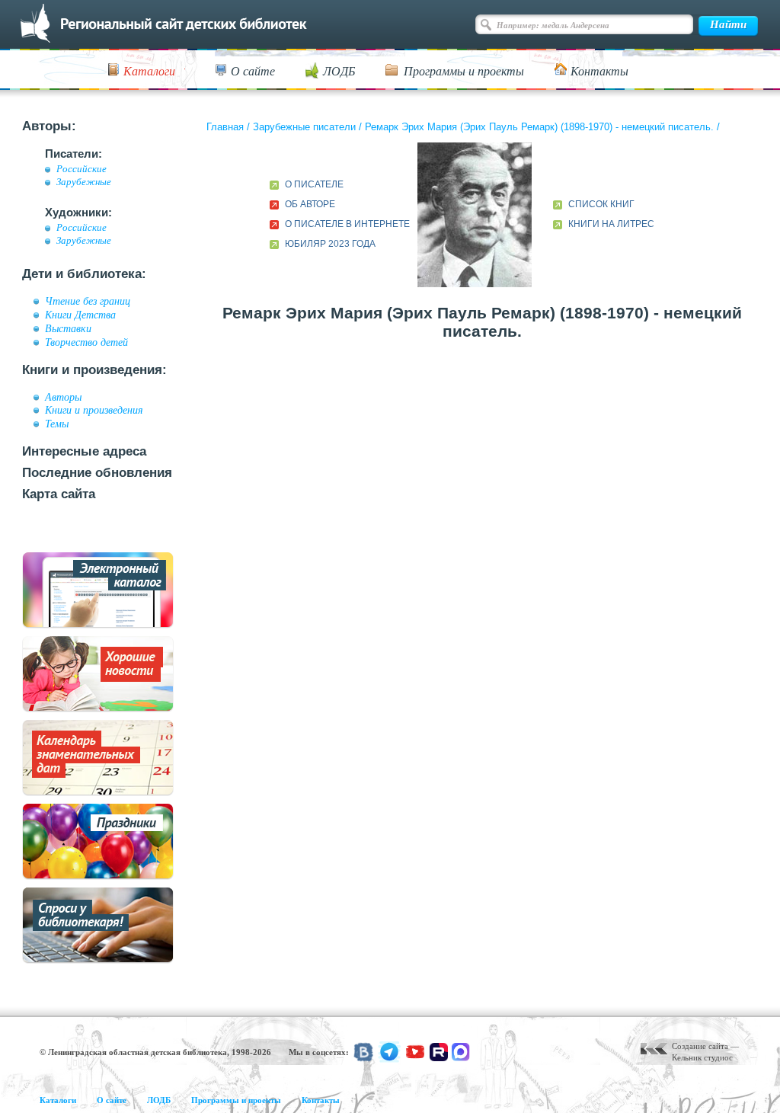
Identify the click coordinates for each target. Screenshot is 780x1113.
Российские (81, 169)
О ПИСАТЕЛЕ (314, 184)
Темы (57, 423)
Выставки (68, 328)
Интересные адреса (84, 451)
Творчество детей (86, 342)
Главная (225, 127)
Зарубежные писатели (304, 127)
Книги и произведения (94, 410)
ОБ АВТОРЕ (310, 204)
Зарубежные (83, 182)
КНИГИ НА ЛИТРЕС (611, 224)
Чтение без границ (87, 301)
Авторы (63, 397)
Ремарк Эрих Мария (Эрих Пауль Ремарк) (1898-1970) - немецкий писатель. (539, 127)
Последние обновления (97, 472)
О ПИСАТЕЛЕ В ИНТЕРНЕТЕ (347, 224)
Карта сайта (58, 494)
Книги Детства (80, 315)
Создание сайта (700, 1046)
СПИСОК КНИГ (601, 204)
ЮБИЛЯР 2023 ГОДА (330, 243)
